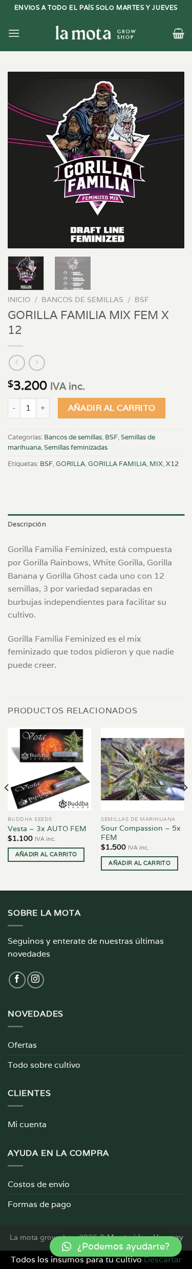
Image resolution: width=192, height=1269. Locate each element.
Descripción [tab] (27, 524)
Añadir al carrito (112, 408)
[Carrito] (178, 33)
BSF (142, 299)
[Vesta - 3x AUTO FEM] (49, 769)
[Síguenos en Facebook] (17, 979)
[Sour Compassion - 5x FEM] (142, 769)
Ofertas (22, 1045)
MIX (156, 463)
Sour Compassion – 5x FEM (141, 833)
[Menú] (14, 33)
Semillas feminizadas (76, 447)
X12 (172, 463)
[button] (116, 1246)
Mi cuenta (27, 1124)
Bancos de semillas (82, 299)
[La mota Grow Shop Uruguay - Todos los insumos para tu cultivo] (96, 33)
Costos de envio (39, 1184)
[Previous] (24, 160)
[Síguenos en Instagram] (35, 979)
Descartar (163, 1259)
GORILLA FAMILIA (117, 463)
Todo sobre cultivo (44, 1065)
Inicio (19, 299)
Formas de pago (39, 1204)
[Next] (168, 160)
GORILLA (70, 463)
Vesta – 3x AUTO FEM (47, 828)
